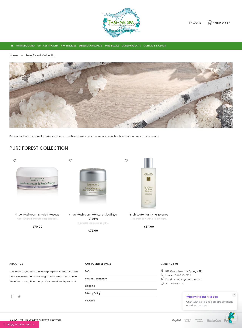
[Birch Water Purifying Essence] (149, 183)
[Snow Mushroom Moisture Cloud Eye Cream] (93, 183)
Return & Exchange (96, 278)
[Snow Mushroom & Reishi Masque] (37, 183)
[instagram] (19, 296)
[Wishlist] (14, 161)
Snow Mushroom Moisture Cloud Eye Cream (93, 217)
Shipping (90, 285)
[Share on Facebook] (16, 174)
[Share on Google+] (16, 186)
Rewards (90, 300)
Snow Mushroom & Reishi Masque (37, 214)
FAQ (87, 271)
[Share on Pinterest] (16, 182)
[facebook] (12, 296)
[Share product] (14, 167)
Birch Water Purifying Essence (149, 214)
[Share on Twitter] (16, 178)
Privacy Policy (92, 293)
